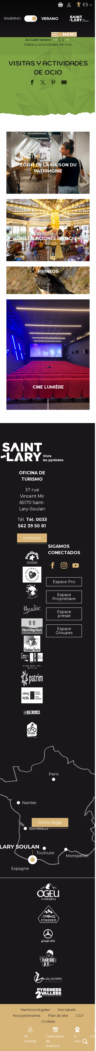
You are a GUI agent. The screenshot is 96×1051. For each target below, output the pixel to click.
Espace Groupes (64, 630)
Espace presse (64, 613)
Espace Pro (64, 581)
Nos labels (66, 1010)
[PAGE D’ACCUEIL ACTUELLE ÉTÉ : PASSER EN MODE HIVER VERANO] (30, 18)
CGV (79, 1016)
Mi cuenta (30, 1038)
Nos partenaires (26, 1016)
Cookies (48, 1021)
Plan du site (58, 1016)
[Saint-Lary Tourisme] (79, 18)
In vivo (77, 1038)
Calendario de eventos (55, 1041)
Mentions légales (35, 1010)
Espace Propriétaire (64, 596)
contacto (32, 538)
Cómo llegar (50, 822)
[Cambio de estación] (32, 18)
